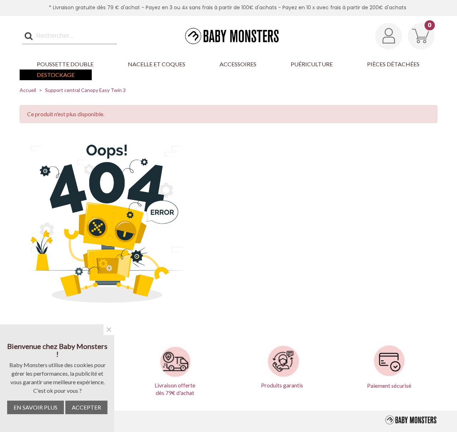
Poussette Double (65, 64)
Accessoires (238, 64)
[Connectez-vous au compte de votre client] (388, 36)
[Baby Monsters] (228, 35)
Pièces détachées (393, 64)
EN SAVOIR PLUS (35, 407)
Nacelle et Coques (156, 64)
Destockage (56, 74)
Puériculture (312, 64)
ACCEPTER (86, 407)
